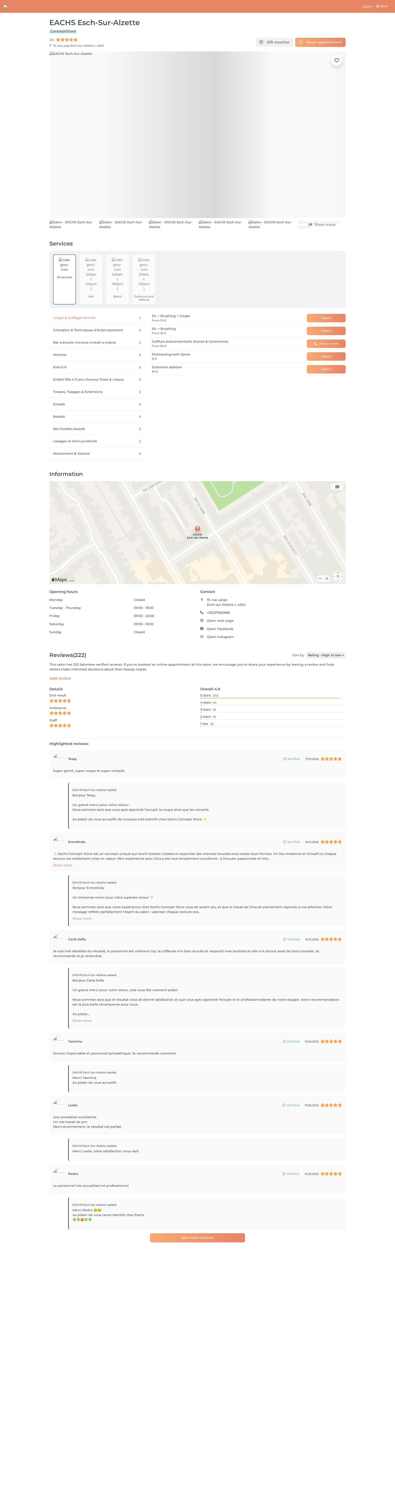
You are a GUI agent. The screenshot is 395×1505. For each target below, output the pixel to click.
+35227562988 (218, 639)
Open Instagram (220, 663)
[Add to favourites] (336, 60)
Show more (62, 891)
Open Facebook (220, 655)
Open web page (220, 647)
